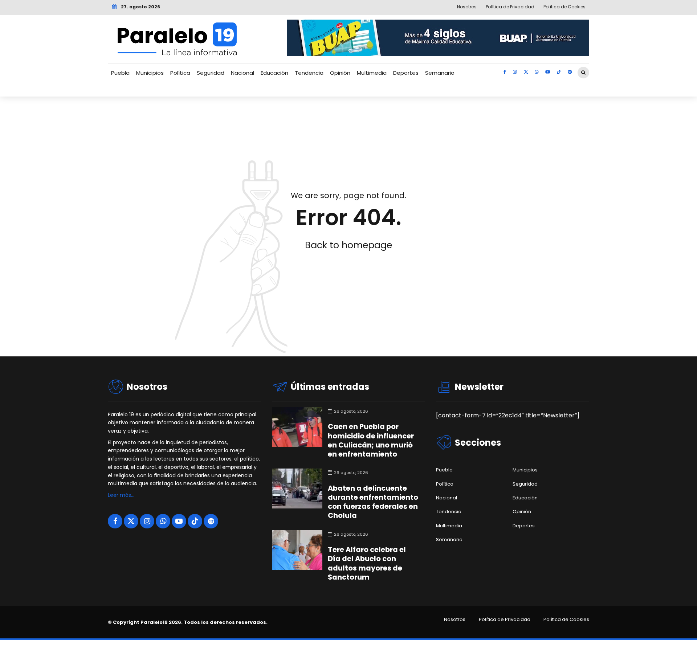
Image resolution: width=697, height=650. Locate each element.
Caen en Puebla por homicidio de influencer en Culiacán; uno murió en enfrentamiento (371, 440)
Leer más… (121, 495)
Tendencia (309, 73)
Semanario (440, 73)
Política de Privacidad (504, 619)
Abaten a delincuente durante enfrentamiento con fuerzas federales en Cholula (373, 502)
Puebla (120, 73)
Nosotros (454, 619)
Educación (274, 73)
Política (180, 73)
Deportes (406, 73)
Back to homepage (348, 245)
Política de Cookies (566, 619)
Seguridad (210, 73)
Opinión (340, 73)
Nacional (242, 73)
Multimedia (372, 73)
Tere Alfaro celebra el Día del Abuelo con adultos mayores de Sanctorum (367, 563)
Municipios (150, 73)
